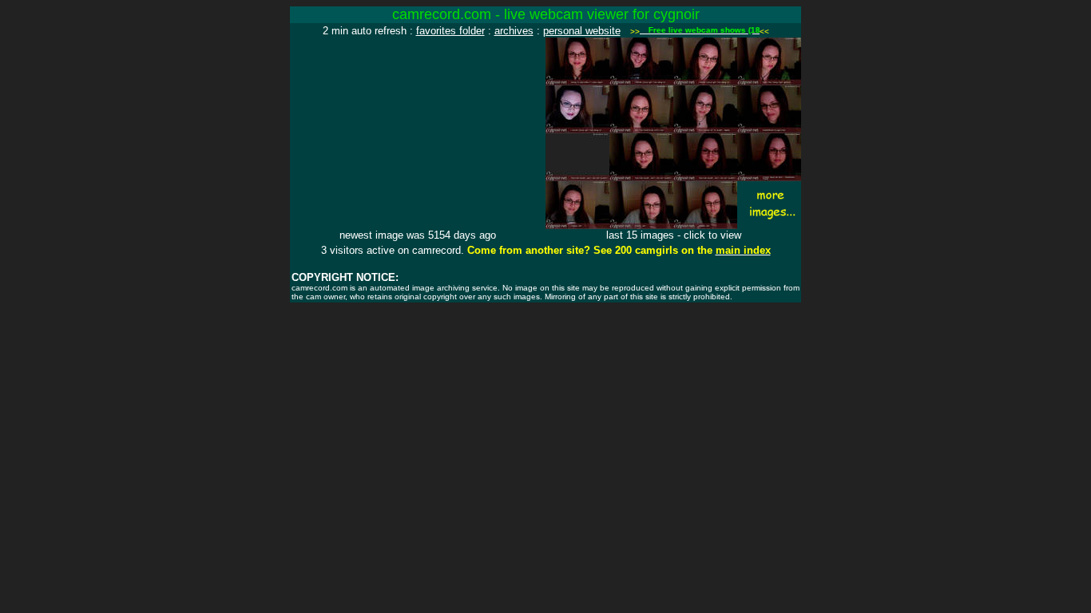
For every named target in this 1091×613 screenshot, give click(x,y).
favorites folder (450, 31)
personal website (582, 31)
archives (514, 31)
